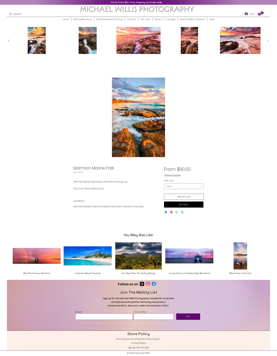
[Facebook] (154, 287)
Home (77, 67)
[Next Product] (268, 40)
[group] (138, 40)
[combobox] (183, 186)
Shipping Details (172, 175)
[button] (261, 13)
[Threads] (142, 287)
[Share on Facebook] (166, 212)
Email (78, 315)
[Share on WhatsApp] (177, 212)
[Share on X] (182, 212)
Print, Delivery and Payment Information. (138, 342)
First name (140, 315)
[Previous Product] (8, 40)
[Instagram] (148, 287)
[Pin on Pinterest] (171, 212)
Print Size (169, 181)
